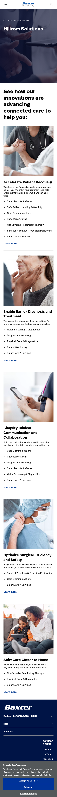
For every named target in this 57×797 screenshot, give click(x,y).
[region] (28, 779)
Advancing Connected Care (17, 20)
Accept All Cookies (28, 780)
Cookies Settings (28, 793)
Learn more (10, 243)
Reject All (28, 787)
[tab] (51, 4)
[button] (28, 717)
